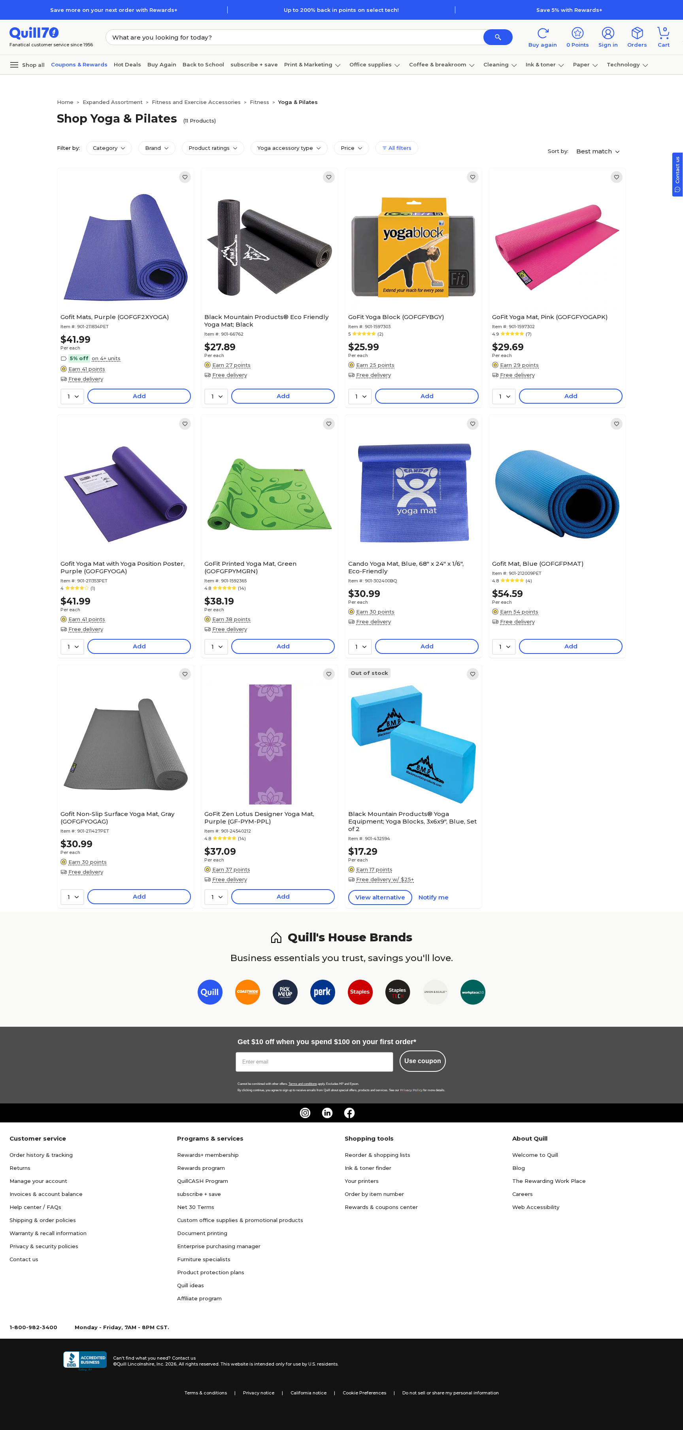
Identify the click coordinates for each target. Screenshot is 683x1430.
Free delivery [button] (85, 379)
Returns (19, 1168)
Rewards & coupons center (381, 1207)
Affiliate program (199, 1298)
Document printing (202, 1233)
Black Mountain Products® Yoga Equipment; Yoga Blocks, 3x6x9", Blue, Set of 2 (412, 821)
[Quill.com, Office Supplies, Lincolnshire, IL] (85, 1361)
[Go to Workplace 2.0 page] (473, 994)
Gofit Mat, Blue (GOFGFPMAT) (538, 563)
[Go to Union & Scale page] (435, 994)
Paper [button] (581, 64)
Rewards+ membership (208, 1155)
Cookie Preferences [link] (364, 1393)
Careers (522, 1194)
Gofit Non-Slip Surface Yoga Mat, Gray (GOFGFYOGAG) (117, 817)
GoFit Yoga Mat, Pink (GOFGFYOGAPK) (550, 317)
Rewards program (201, 1168)
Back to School (203, 64)
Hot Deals (127, 64)
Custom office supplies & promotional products (240, 1220)
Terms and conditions (303, 1084)
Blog (518, 1168)
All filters (399, 148)
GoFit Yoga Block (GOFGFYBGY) (396, 317)
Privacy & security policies (43, 1246)
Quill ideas (190, 1285)
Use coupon (422, 1061)
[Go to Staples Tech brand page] (398, 994)
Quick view (123, 286)
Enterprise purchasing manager (218, 1246)
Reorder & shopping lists (377, 1155)
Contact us (23, 1259)
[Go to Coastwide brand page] (247, 994)
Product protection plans (210, 1272)
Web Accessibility (535, 1207)
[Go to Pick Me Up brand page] (285, 994)
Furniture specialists (203, 1259)
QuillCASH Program (202, 1181)
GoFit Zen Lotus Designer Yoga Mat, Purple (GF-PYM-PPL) (259, 817)
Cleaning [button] (496, 64)
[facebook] (349, 1113)
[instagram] (305, 1113)
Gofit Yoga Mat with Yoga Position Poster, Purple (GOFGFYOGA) (122, 567)
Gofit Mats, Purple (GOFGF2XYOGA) (114, 317)
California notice (308, 1393)
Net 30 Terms (195, 1207)
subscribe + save (254, 64)
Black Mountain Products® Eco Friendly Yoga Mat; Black (266, 320)
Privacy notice (258, 1393)
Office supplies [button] (370, 64)
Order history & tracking (41, 1155)
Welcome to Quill (535, 1155)
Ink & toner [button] (541, 64)
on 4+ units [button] (106, 358)
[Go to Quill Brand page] (210, 994)
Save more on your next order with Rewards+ (113, 10)
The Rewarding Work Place (549, 1181)
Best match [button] (594, 151)
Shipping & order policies (42, 1220)
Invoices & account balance (46, 1194)
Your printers (362, 1181)
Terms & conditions (206, 1393)
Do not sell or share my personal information (450, 1393)
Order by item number (374, 1194)
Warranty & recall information (48, 1233)
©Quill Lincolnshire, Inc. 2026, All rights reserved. (166, 1364)
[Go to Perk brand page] (323, 994)
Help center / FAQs (35, 1207)
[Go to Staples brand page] (360, 994)
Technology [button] (623, 64)
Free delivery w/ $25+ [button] (385, 879)
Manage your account (38, 1181)
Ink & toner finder (368, 1168)
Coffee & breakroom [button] (437, 64)
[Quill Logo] (34, 32)
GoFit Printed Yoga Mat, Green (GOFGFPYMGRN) (250, 567)
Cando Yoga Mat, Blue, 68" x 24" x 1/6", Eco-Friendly (406, 567)
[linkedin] (327, 1113)
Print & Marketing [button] (308, 64)
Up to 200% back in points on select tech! (341, 10)
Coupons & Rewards (79, 64)
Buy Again (161, 64)
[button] (498, 37)
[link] (185, 177)
